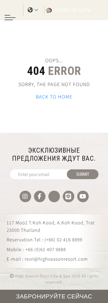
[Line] (68, 196)
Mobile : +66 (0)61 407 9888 (36, 249)
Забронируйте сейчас (54, 296)
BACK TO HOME (54, 96)
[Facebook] (40, 196)
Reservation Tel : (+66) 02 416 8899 (44, 239)
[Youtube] (83, 196)
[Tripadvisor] (54, 196)
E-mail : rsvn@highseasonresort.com (47, 259)
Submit (82, 174)
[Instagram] (25, 196)
